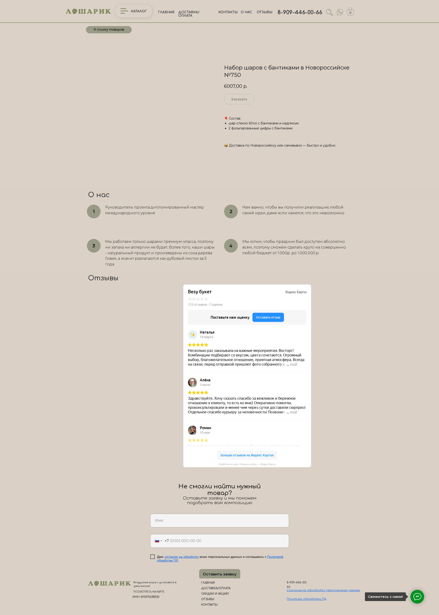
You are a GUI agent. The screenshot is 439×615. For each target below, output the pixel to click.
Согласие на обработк (305, 590)
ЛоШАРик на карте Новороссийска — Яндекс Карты (247, 464)
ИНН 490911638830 (146, 597)
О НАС (246, 12)
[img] (340, 12)
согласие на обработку (181, 557)
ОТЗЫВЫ (264, 12)
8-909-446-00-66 (300, 12)
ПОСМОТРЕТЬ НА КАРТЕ (149, 592)
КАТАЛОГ (139, 11)
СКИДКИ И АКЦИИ (215, 593)
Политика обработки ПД (307, 599)
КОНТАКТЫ (228, 12)
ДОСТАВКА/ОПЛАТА (189, 14)
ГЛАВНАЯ (166, 12)
